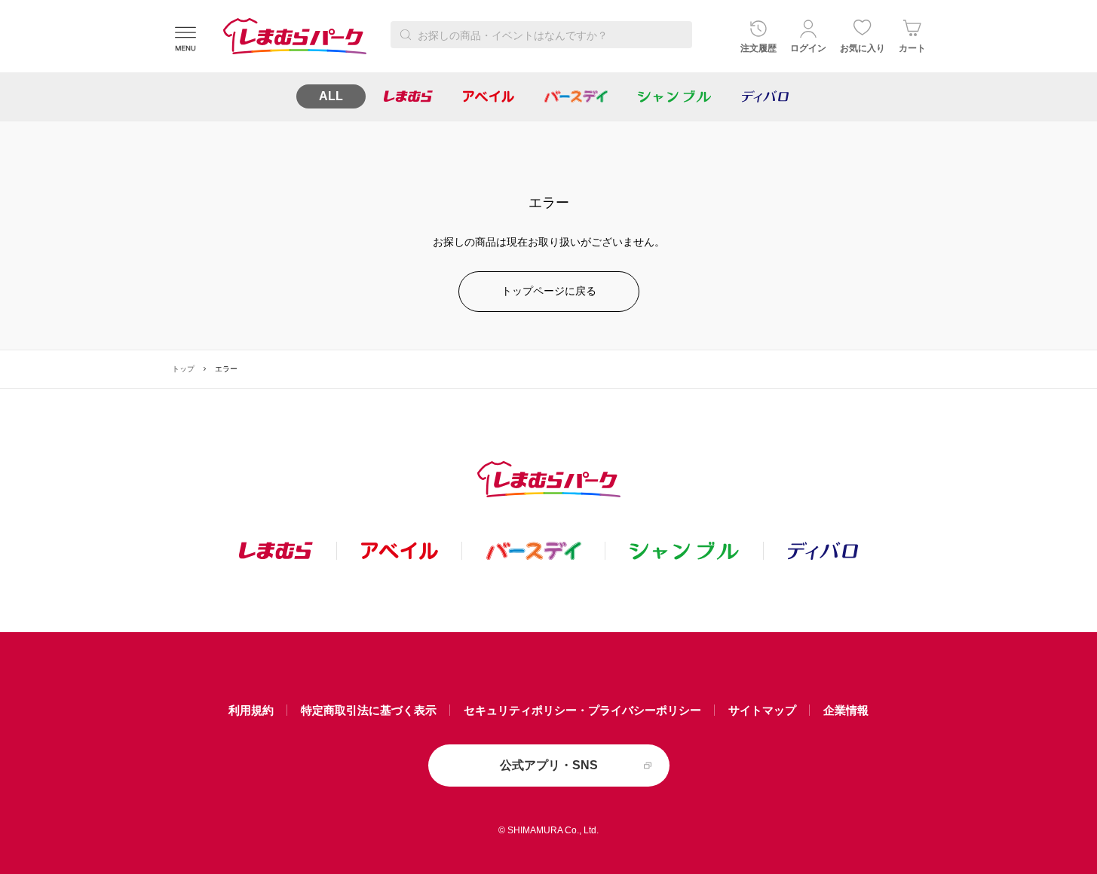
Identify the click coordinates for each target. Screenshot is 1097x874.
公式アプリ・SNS (549, 765)
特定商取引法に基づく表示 (369, 710)
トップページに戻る (548, 291)
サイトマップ (762, 710)
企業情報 (846, 710)
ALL (331, 96)
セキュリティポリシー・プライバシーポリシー (582, 710)
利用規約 (251, 710)
